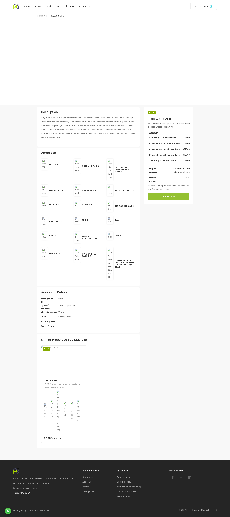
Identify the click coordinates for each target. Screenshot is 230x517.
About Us (69, 6)
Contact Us (84, 6)
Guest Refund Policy (126, 491)
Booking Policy (124, 482)
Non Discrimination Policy (129, 486)
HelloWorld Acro (52, 380)
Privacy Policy (19, 510)
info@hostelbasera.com (25, 488)
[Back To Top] (223, 510)
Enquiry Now (169, 196)
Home (27, 6)
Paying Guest (53, 6)
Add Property (202, 6)
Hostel (38, 6)
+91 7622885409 (21, 493)
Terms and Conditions (38, 510)
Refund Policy (123, 477)
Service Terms (124, 496)
